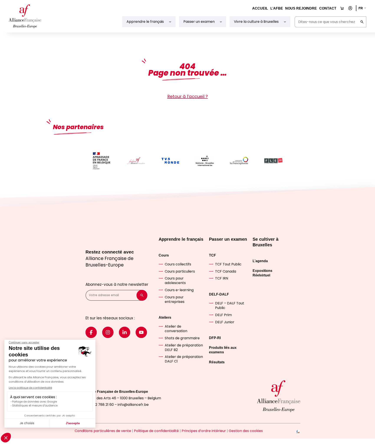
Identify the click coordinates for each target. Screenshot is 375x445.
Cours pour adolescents (175, 280)
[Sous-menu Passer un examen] (221, 22)
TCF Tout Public (228, 264)
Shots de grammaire (182, 338)
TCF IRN (221, 278)
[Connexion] (350, 8)
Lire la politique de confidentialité (30, 388)
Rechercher (362, 21)
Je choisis (27, 423)
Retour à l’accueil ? (187, 96)
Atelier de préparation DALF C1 (184, 359)
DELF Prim (223, 314)
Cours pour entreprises (174, 299)
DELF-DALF (219, 294)
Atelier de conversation (176, 328)
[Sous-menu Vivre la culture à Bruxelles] (285, 22)
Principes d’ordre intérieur (204, 430)
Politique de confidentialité (156, 430)
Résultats (217, 362)
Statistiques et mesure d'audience (35, 405)
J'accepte (73, 423)
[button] (6, 437)
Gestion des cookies (246, 430)
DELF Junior (224, 322)
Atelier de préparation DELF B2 (184, 347)
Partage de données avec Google (34, 401)
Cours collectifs (178, 264)
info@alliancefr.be (133, 404)
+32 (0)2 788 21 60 (98, 404)
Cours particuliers (180, 271)
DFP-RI (215, 338)
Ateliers (165, 317)
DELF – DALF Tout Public (229, 305)
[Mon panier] (342, 8)
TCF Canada (225, 271)
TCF (212, 255)
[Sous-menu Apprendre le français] (170, 22)
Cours (164, 255)
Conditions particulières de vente (103, 430)
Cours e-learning (179, 289)
